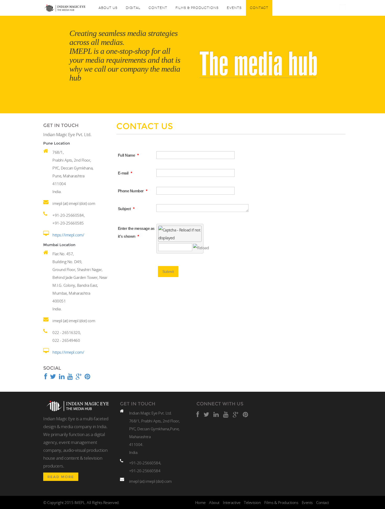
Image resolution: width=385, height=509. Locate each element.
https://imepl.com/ (68, 234)
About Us (108, 8)
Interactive (231, 502)
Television (252, 502)
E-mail (125, 173)
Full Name (128, 155)
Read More (60, 477)
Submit (168, 271)
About (214, 502)
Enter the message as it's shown (136, 232)
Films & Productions (197, 8)
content (157, 8)
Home (200, 502)
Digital (133, 8)
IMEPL (79, 502)
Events (234, 8)
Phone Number (132, 191)
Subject (126, 208)
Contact (259, 8)
